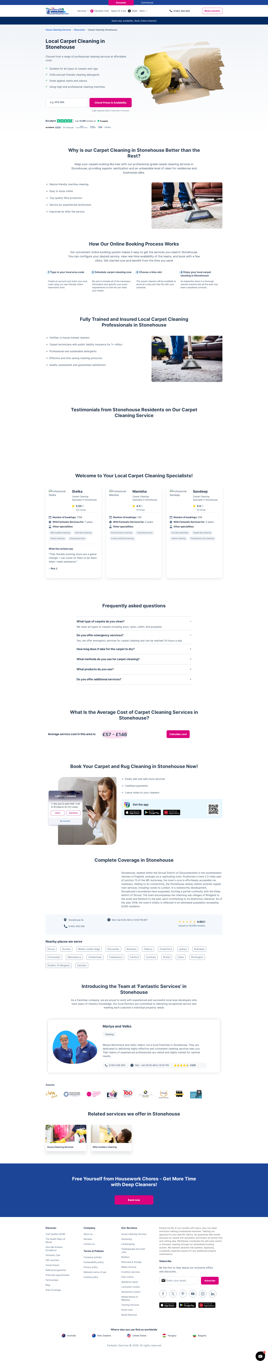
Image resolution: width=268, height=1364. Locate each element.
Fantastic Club (101, 10)
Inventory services (130, 1272)
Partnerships (52, 1280)
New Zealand (104, 1335)
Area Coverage (53, 1290)
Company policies (93, 1257)
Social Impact (52, 1265)
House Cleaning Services (58, 29)
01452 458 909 (181, 11)
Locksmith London (130, 1286)
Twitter (173, 1293)
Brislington (197, 957)
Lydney (183, 949)
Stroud (51, 949)
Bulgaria (202, 1335)
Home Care (127, 1309)
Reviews (88, 1239)
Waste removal (128, 1267)
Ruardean (199, 949)
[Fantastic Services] (57, 10)
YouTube (193, 1293)
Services (81, 10)
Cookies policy (91, 1277)
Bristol (166, 957)
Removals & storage (131, 1262)
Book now (134, 1199)
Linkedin (212, 1293)
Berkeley (131, 949)
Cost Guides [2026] (55, 1234)
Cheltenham (95, 957)
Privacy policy (91, 1267)
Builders (125, 1257)
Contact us (89, 1244)
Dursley (66, 949)
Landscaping (127, 1244)
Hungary (172, 1335)
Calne (181, 957)
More (142, 10)
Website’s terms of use (95, 1272)
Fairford (134, 957)
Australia (71, 1335)
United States (139, 1335)
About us (88, 1234)
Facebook (163, 1293)
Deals (134, 10)
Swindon (82, 965)
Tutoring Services (130, 1304)
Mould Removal (129, 1314)
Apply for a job (118, 10)
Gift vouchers (52, 1260)
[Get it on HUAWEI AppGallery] (171, 812)
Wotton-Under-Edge (89, 949)
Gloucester (113, 949)
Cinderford (166, 949)
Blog (48, 1285)
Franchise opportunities (57, 1275)
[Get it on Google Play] (152, 812)
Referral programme (56, 1270)
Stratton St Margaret (58, 965)
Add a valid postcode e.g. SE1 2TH (63, 118)
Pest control (127, 1277)
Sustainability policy (94, 1262)
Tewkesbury (116, 957)
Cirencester (53, 957)
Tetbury (148, 949)
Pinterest (183, 1293)
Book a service (212, 10)
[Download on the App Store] (132, 812)
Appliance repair (129, 1281)
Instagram (202, 1293)
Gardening (126, 1239)
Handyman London (131, 1291)
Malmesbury (74, 957)
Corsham (151, 957)
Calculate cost (178, 734)
